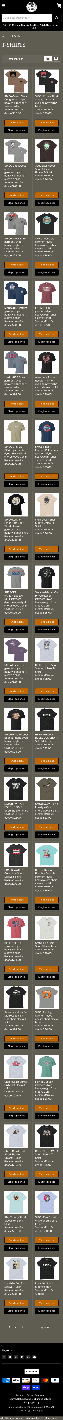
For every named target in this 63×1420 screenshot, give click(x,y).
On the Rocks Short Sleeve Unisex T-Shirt (46, 668)
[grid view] (48, 58)
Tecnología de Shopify (31, 1410)
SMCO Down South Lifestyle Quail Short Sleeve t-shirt (47, 807)
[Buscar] (56, 18)
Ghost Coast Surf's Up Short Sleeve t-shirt (15, 1085)
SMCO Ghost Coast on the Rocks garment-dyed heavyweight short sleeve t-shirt (15, 172)
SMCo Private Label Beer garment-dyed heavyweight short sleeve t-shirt (16, 739)
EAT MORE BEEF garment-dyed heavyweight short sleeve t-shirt (46, 312)
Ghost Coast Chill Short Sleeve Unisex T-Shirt (14, 1154)
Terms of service (35, 1395)
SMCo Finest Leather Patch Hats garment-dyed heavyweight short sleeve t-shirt (46, 453)
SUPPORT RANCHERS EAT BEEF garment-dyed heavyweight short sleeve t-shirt (15, 599)
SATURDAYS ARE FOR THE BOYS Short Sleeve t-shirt (16, 807)
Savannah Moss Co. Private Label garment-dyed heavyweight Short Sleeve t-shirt (46, 599)
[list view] (56, 58)
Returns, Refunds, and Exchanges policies (29, 1399)
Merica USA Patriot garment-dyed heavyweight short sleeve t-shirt (15, 312)
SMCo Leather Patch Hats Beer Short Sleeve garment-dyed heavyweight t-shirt (16, 526)
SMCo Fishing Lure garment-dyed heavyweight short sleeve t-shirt (15, 670)
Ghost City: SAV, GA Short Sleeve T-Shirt (46, 1154)
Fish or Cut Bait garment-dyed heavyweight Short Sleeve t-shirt (46, 1086)
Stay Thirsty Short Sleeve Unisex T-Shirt (15, 1220)
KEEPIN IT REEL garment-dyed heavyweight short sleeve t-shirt (15, 947)
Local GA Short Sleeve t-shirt (44, 1285)
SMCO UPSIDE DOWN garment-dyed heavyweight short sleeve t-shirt (15, 451)
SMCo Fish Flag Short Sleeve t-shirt (47, 944)
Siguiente (46, 1327)
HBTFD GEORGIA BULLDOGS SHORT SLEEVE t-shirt (46, 738)
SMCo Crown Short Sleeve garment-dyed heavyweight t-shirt (46, 101)
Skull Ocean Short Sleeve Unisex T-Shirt (45, 523)
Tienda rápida (16, 122)
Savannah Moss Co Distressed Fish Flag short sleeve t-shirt (15, 1017)
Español (30, 1371)
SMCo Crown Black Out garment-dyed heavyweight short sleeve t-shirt (15, 101)
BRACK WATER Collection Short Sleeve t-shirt (14, 873)
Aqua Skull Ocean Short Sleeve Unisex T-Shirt (45, 169)
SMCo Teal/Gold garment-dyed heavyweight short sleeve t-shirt (46, 243)
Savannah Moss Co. (13, 109)
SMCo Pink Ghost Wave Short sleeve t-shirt (46, 1220)
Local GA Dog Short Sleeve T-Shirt (16, 1285)
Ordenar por (16, 58)
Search (19, 1395)
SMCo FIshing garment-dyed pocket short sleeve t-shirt (47, 1017)
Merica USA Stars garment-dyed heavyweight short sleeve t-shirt (15, 382)
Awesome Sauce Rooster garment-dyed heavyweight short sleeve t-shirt (46, 382)
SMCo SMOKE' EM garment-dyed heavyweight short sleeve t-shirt (15, 243)
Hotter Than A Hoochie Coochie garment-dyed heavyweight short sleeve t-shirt (46, 877)
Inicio (5, 36)
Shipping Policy (31, 1402)
